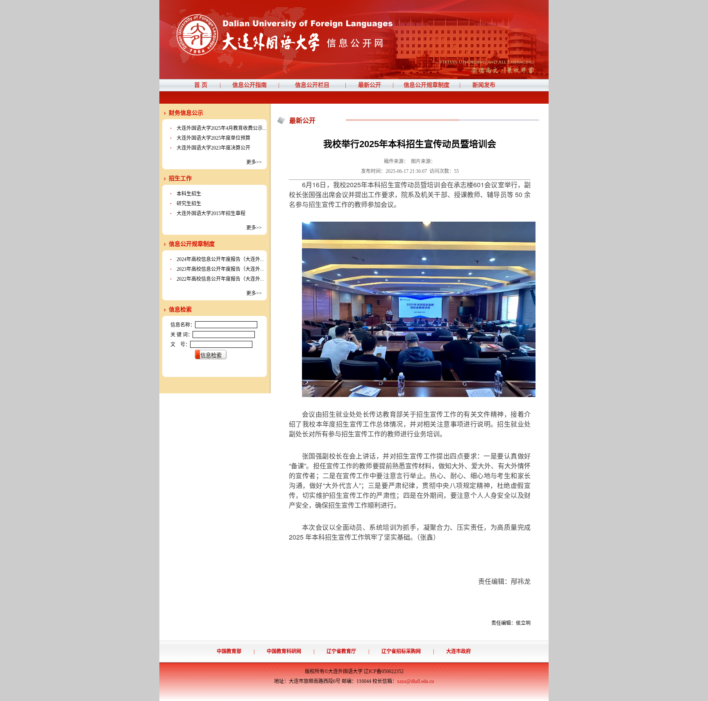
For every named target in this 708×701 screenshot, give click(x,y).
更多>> (254, 162)
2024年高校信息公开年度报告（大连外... (220, 259)
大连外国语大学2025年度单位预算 (213, 138)
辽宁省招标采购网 (401, 651)
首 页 (200, 85)
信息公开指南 (249, 85)
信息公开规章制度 (426, 85)
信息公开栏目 (312, 85)
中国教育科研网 (284, 651)
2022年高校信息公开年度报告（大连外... (220, 279)
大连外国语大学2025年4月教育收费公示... (221, 128)
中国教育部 (229, 651)
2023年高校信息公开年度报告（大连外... (220, 269)
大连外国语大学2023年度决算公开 (213, 148)
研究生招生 (189, 203)
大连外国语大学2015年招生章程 (211, 213)
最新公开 (369, 85)
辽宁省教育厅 (341, 651)
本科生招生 (189, 194)
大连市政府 (458, 651)
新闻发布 (483, 85)
